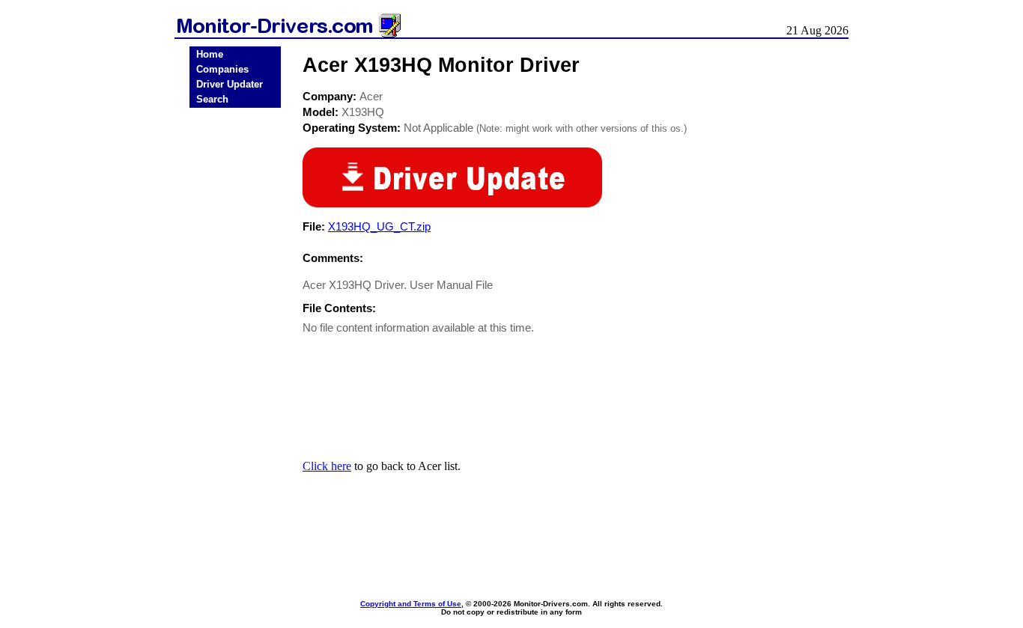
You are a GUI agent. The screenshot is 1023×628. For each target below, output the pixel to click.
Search (212, 99)
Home (209, 54)
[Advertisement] (235, 345)
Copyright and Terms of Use (410, 604)
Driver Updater (229, 84)
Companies (222, 69)
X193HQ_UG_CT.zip (379, 226)
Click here (327, 466)
